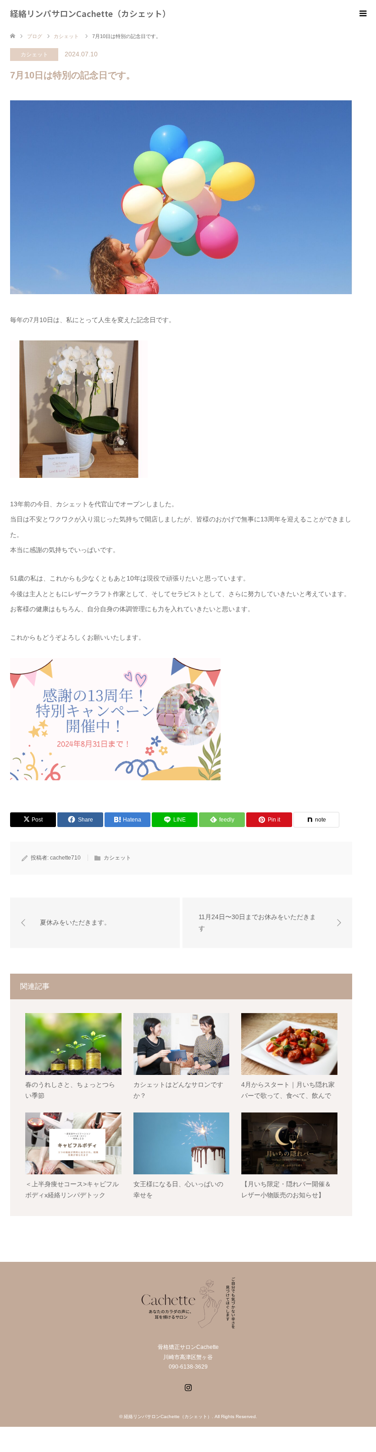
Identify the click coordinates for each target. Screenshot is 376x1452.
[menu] (362, 13)
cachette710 (65, 858)
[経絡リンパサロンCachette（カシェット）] (188, 1324)
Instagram (188, 1386)
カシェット (34, 54)
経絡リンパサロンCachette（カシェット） (90, 13)
